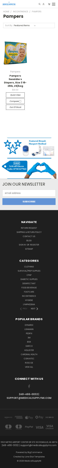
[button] (29, 148)
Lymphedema (29, 304)
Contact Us (29, 236)
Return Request (29, 228)
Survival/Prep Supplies (29, 270)
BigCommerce (35, 452)
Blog (29, 240)
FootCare (29, 291)
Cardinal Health (29, 354)
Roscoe (29, 362)
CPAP (29, 275)
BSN (29, 341)
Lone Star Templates (35, 456)
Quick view (15, 95)
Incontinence (29, 296)
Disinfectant (29, 283)
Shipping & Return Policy (29, 232)
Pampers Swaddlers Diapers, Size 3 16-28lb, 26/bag (15, 81)
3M (29, 337)
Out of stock (15, 107)
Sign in (22, 244)
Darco (29, 346)
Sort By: (9, 25)
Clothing (29, 266)
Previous (5, 465)
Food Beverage (29, 287)
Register (34, 244)
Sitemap (29, 249)
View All (29, 367)
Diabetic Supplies (29, 279)
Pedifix (29, 333)
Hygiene (29, 300)
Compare (14, 101)
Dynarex (29, 325)
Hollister (29, 350)
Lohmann (29, 329)
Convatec (29, 358)
